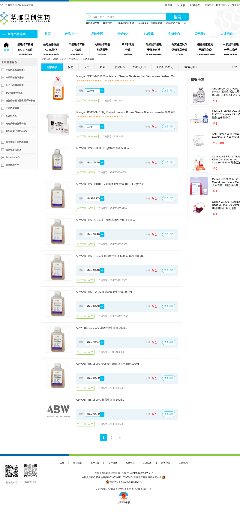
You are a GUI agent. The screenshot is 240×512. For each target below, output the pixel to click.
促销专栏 (123, 33)
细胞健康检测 (205, 44)
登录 (169, 5)
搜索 (177, 17)
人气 (86, 67)
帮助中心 (130, 463)
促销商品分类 (179, 49)
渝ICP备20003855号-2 (141, 473)
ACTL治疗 (51, 49)
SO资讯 (149, 33)
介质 (128, 49)
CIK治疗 (77, 49)
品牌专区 (97, 33)
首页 (48, 33)
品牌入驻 (147, 463)
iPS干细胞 (128, 44)
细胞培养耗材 (25, 44)
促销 (70, 67)
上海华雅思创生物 (125, 23)
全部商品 (52, 67)
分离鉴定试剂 (179, 44)
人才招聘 (227, 33)
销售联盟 (165, 463)
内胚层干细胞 (102, 44)
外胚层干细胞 (154, 44)
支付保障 (112, 463)
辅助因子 (102, 49)
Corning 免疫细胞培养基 (150, 23)
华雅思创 (107, 23)
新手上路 (95, 463)
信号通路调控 (51, 44)
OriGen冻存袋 (173, 23)
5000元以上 (191, 67)
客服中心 (174, 33)
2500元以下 (139, 67)
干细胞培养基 (77, 44)
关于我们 (200, 33)
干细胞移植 (153, 49)
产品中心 (71, 33)
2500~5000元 (165, 67)
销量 (102, 67)
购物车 (196, 5)
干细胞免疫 (205, 49)
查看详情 (168, 90)
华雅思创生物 (92, 23)
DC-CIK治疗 (25, 49)
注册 (182, 5)
